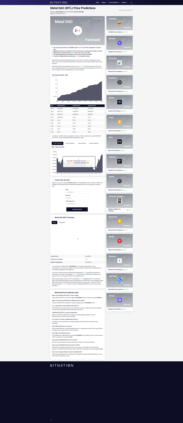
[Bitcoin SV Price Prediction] (119, 221)
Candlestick (62, 222)
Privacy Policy (53, 394)
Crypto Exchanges (54, 386)
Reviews (124, 2)
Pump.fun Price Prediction (115, 71)
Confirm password (70, 201)
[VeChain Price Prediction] (119, 42)
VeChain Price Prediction (115, 51)
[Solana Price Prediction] (119, 102)
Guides (103, 2)
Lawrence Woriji (77, 11)
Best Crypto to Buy (55, 388)
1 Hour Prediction (57, 143)
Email (67, 189)
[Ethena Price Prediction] (119, 181)
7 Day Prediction (82, 143)
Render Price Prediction (114, 250)
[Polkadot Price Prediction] (119, 161)
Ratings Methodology (55, 375)
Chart (54, 222)
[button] (131, 3)
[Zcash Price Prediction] (119, 121)
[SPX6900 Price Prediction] (119, 23)
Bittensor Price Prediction (115, 269)
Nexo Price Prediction (114, 150)
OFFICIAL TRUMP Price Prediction (114, 210)
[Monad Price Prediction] (119, 300)
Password (68, 195)
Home (97, 2)
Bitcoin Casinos (54, 389)
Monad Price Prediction (114, 309)
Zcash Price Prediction (114, 130)
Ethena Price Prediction (114, 190)
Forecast (52, 381)
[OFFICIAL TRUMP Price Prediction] (119, 200)
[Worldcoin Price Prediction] (119, 82)
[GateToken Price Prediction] (119, 280)
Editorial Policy (54, 373)
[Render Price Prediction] (119, 240)
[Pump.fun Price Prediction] (119, 62)
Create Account (77, 209)
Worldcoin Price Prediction (115, 91)
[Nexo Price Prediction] (119, 141)
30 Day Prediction (93, 143)
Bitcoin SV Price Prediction (115, 230)
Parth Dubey (59, 11)
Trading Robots (54, 384)
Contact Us (53, 371)
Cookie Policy (53, 396)
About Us (52, 369)
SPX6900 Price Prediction (115, 32)
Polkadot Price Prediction (115, 170)
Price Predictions (113, 2)
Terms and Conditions (55, 392)
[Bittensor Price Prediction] (119, 260)
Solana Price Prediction (114, 111)
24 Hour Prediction (70, 143)
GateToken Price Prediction (115, 289)
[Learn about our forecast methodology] (82, 11)
